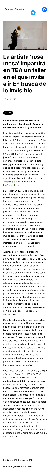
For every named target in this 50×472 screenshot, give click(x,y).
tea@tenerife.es (11, 185)
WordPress (28, 466)
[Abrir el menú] (4, 15)
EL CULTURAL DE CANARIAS (18, 460)
